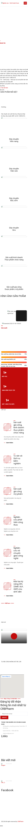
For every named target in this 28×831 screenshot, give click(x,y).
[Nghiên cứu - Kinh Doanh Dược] (10, 3)
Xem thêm (9, 443)
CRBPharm (20, 821)
